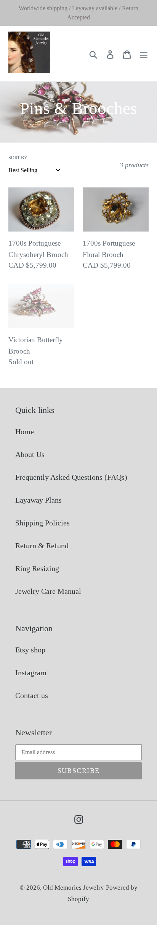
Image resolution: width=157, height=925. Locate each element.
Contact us (31, 695)
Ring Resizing (37, 568)
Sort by (17, 157)
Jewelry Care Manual (48, 591)
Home (24, 431)
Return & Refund (42, 545)
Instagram (30, 672)
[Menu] (143, 53)
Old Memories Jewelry (73, 887)
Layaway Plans (38, 500)
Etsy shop (30, 650)
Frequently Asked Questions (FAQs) (71, 477)
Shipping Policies (42, 523)
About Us (30, 454)
